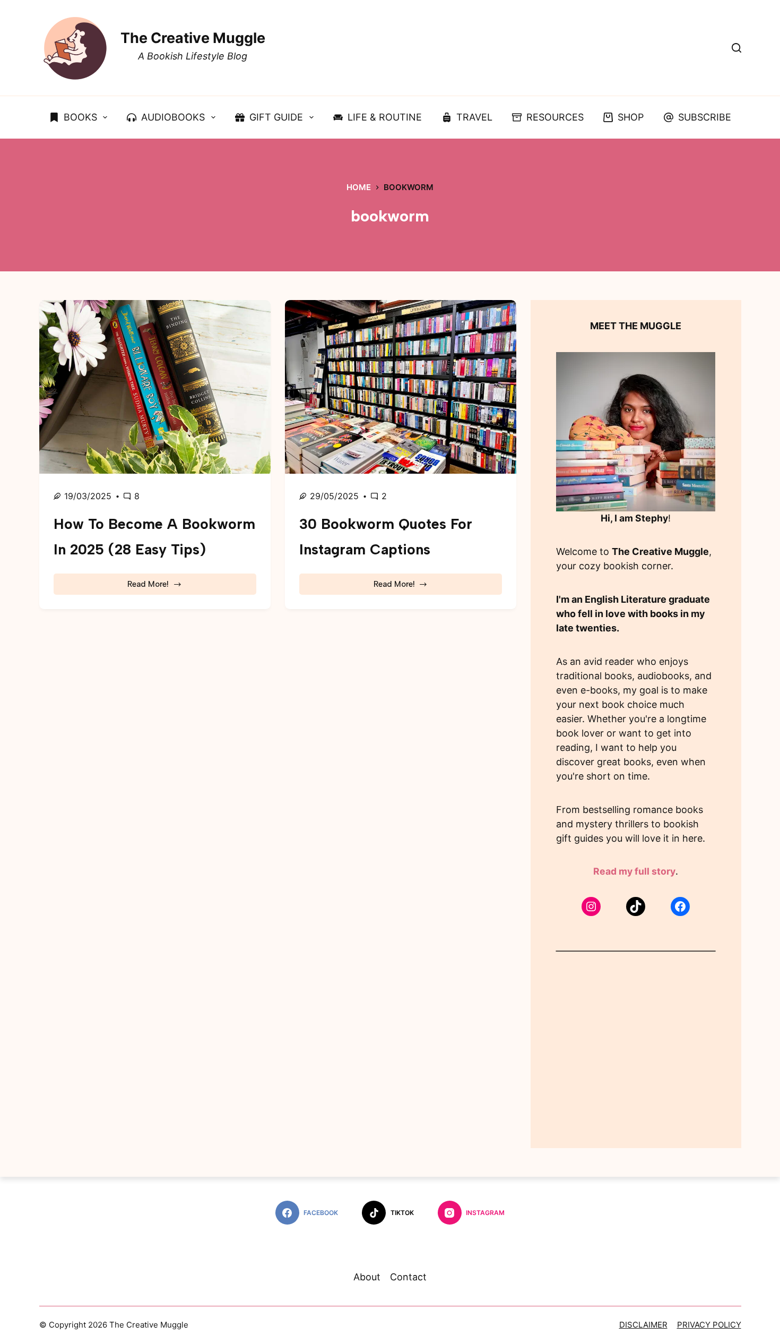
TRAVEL (474, 117)
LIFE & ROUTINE (385, 117)
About (366, 1277)
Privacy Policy (709, 1325)
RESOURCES (555, 117)
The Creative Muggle (192, 38)
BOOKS (80, 117)
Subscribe (704, 117)
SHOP (631, 117)
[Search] (736, 48)
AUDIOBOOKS (173, 117)
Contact (408, 1277)
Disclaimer (643, 1325)
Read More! (160, 587)
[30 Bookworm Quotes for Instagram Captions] (400, 387)
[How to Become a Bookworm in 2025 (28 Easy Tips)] (155, 387)
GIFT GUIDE (276, 117)
